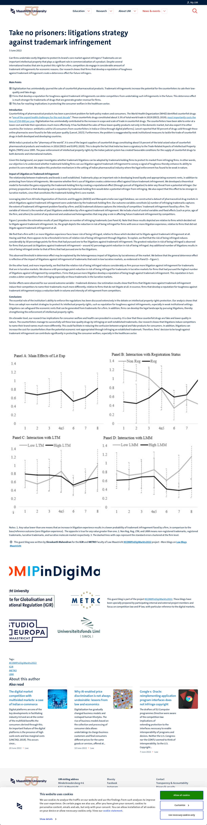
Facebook (112, 783)
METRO (13, 670)
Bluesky (111, 779)
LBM (11, 674)
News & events (151, 11)
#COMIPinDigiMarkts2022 (158, 599)
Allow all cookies (182, 795)
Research (101, 11)
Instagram (112, 786)
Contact (160, 779)
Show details (46, 819)
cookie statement (112, 810)
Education (79, 11)
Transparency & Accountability (172, 783)
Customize (180, 805)
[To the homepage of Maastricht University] (28, 11)
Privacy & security (165, 786)
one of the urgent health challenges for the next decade (41, 117)
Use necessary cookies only (182, 815)
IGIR (11, 666)
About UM (125, 11)
